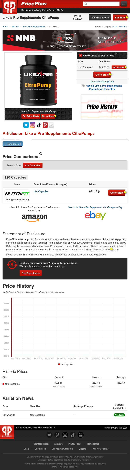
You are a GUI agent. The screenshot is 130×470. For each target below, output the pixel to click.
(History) (77, 18)
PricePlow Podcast (100, 448)
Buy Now (120, 17)
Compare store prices (102, 81)
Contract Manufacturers (62, 448)
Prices (77, 15)
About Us (58, 443)
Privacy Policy (74, 443)
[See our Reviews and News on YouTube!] (81, 435)
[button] (65, 144)
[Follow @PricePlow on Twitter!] (49, 435)
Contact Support (41, 443)
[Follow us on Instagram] (65, 435)
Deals (26, 448)
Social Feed (40, 448)
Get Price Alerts (100, 17)
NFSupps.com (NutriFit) (17, 199)
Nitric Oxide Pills (119, 26)
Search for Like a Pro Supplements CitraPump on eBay (95, 207)
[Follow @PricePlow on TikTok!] (73, 435)
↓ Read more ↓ (12, 144)
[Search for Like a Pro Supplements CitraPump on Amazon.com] (34, 217)
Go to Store (118, 67)
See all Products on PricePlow (104, 87)
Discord (82, 448)
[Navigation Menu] (123, 4)
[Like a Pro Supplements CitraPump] (38, 80)
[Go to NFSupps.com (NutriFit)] (17, 194)
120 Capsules (32, 165)
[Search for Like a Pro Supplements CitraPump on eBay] (95, 214)
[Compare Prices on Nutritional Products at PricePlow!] (7, 431)
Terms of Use (93, 443)
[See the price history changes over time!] (102, 106)
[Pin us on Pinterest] (57, 435)
